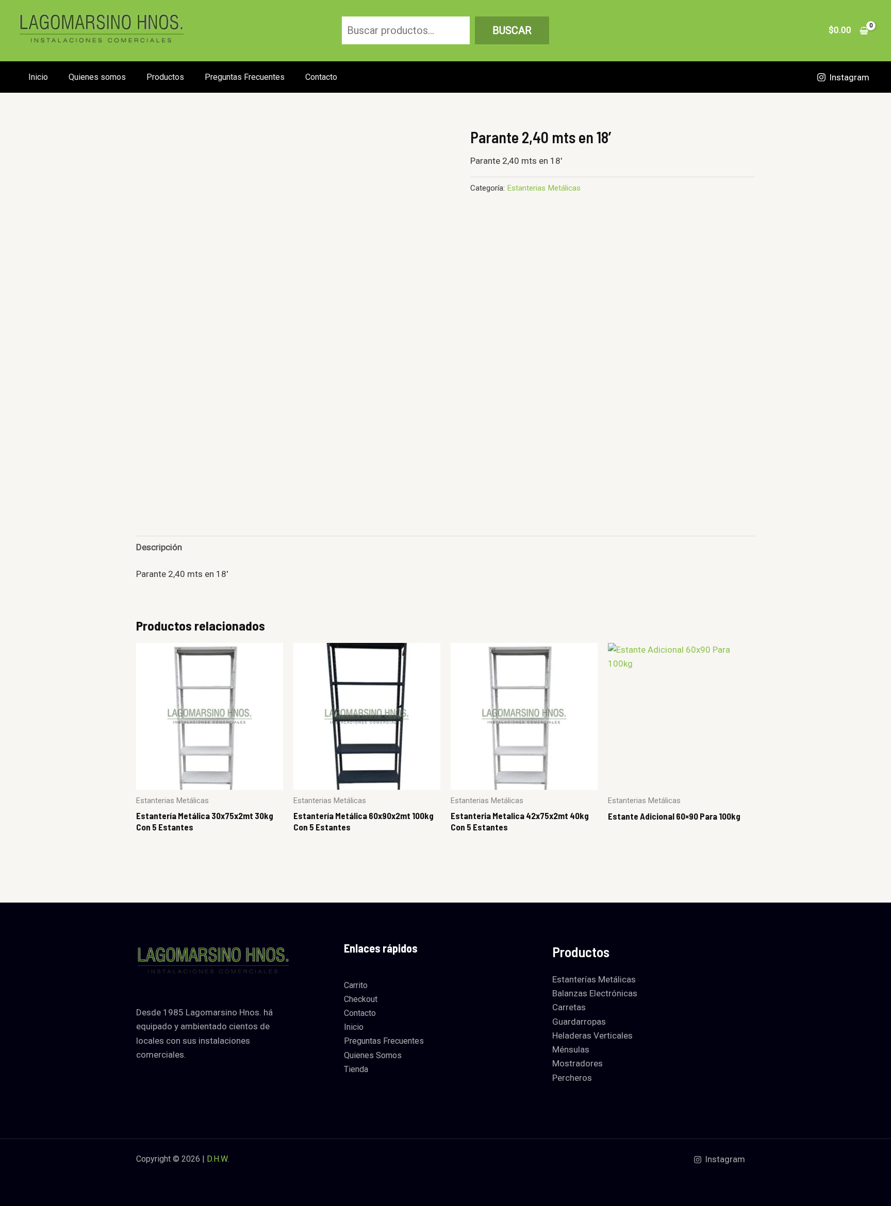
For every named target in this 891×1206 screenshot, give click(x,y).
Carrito (356, 985)
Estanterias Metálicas (544, 188)
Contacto (321, 77)
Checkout (360, 999)
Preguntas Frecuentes (245, 77)
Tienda (356, 1069)
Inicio (38, 77)
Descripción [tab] (159, 547)
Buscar (512, 30)
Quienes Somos (373, 1055)
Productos (165, 77)
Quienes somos (97, 77)
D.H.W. (218, 1159)
